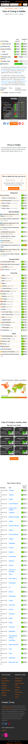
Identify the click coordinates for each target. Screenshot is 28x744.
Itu (9, 587)
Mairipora (11, 561)
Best (26, 1)
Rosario (17, 690)
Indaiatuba (12, 543)
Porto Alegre (18, 692)
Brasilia (4, 683)
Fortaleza (4, 685)
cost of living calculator (8, 708)
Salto (10, 574)
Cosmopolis (12, 583)
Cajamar (11, 539)
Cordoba (17, 687)
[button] (4, 123)
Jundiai (11, 499)
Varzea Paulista (13, 504)
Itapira (11, 622)
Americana (12, 605)
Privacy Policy (18, 743)
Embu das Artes (13, 662)
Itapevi (11, 618)
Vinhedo (11, 490)
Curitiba (4, 695)
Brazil (20, 73)
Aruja (10, 653)
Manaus (4, 693)
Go (20, 4)
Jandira (11, 600)
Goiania (17, 694)
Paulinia (11, 552)
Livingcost (20, 14)
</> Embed (14, 123)
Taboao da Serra (13, 644)
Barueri (11, 592)
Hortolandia (12, 556)
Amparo (11, 530)
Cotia (10, 649)
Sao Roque (12, 640)
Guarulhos (12, 614)
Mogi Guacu (12, 658)
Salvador (4, 688)
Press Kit (4, 730)
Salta (16, 697)
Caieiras (11, 548)
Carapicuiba (12, 596)
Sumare (11, 565)
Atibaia (11, 521)
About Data (9, 743)
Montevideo (18, 681)
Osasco (11, 609)
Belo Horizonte (6, 690)
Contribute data (13, 188)
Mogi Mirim (12, 631)
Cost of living (19, 1)
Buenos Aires (18, 678)
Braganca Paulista (14, 517)
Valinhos (11, 495)
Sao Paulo (12, 627)
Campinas (11, 512)
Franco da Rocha (13, 534)
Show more (14, 458)
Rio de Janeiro (5, 681)
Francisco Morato (14, 526)
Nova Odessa (13, 578)
